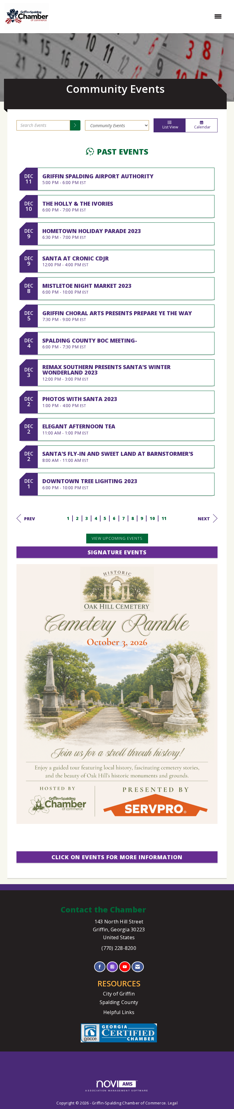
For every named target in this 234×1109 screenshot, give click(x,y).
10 (152, 518)
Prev (29, 518)
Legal (173, 1103)
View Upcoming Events (117, 538)
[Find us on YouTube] (124, 966)
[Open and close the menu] (138, 16)
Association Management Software (116, 1091)
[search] (75, 125)
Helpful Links (118, 1012)
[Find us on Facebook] (99, 966)
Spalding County (119, 1002)
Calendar (201, 127)
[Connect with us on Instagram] (112, 966)
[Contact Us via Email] (138, 966)
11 (164, 518)
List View (169, 127)
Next (204, 518)
